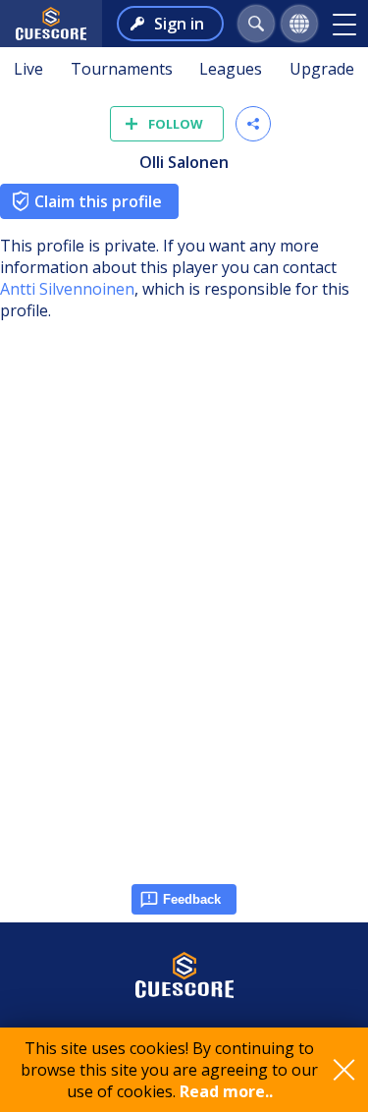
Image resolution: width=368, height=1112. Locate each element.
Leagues (230, 69)
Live (28, 69)
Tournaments (122, 69)
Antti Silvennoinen (67, 289)
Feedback (192, 899)
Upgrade (321, 69)
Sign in (179, 23)
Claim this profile (98, 201)
